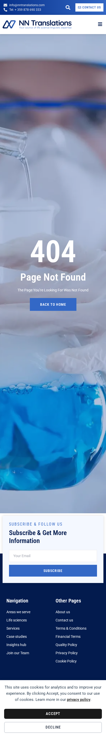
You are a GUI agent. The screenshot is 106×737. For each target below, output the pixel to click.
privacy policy (78, 699)
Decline (53, 727)
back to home (53, 304)
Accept (53, 713)
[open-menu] (100, 24)
